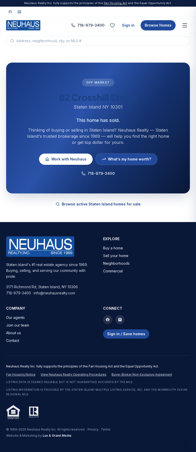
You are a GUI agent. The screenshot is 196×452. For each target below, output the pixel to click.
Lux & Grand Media (57, 435)
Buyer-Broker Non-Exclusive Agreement (142, 374)
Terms (106, 429)
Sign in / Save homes (126, 334)
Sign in (128, 25)
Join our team (17, 325)
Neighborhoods (116, 263)
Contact (12, 340)
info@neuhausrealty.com (54, 293)
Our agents (15, 317)
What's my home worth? (129, 159)
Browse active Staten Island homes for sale (101, 204)
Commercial (113, 271)
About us (13, 333)
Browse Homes (158, 25)
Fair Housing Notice (20, 374)
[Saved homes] (112, 25)
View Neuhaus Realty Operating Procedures (73, 374)
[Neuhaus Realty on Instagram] (19, 12)
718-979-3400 (91, 25)
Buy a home (113, 248)
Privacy (93, 429)
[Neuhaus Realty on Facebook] (10, 12)
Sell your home (115, 255)
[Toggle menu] (185, 25)
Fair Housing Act (115, 3)
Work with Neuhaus (69, 159)
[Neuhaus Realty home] (23, 25)
